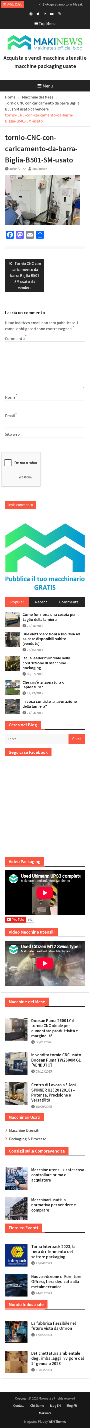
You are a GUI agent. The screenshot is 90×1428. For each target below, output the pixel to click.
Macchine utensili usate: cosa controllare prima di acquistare (57, 1175)
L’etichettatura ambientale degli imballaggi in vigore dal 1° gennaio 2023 (57, 1358)
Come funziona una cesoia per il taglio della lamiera (50, 617)
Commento (15, 338)
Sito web (12, 434)
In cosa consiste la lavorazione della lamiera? (49, 704)
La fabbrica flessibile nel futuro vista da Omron (53, 1326)
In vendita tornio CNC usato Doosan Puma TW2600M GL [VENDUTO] (56, 1060)
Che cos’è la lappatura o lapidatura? (43, 684)
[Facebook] (31, 13)
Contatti (18, 1406)
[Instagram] (59, 13)
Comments (68, 601)
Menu (47, 86)
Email (10, 415)
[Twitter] (38, 13)
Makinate (45, 1413)
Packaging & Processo (27, 1138)
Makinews (39, 168)
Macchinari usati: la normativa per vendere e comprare (53, 1205)
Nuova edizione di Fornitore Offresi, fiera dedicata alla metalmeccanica (56, 1282)
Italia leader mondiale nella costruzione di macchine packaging (46, 663)
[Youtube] (52, 13)
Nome (10, 397)
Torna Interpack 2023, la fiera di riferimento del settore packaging (53, 1252)
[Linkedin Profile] (45, 13)
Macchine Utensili (24, 1130)
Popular (17, 601)
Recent (41, 601)
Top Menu (47, 23)
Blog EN (55, 1406)
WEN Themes (57, 1422)
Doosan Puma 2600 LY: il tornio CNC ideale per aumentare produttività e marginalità (54, 1028)
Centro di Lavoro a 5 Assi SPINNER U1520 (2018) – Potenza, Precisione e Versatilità (53, 1092)
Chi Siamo (37, 1406)
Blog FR (71, 1406)
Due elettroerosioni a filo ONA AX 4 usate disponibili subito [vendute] (51, 639)
